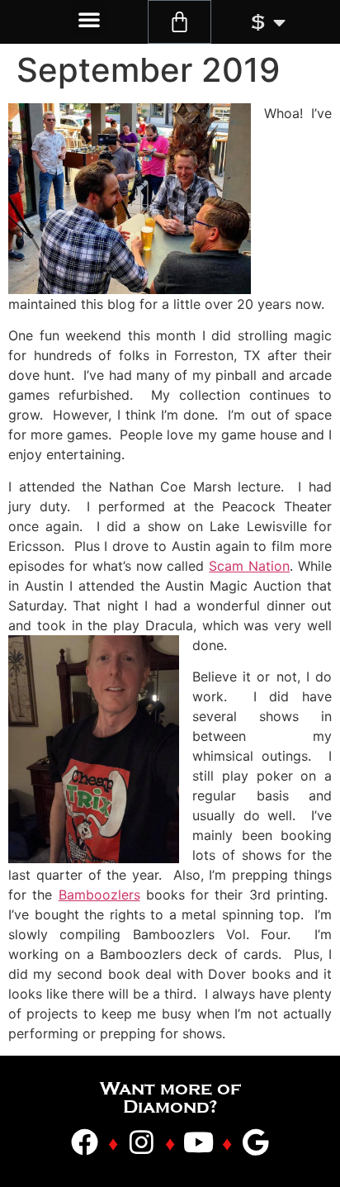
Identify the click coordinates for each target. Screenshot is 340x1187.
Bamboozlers (99, 894)
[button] (89, 19)
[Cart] (179, 22)
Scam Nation (249, 566)
